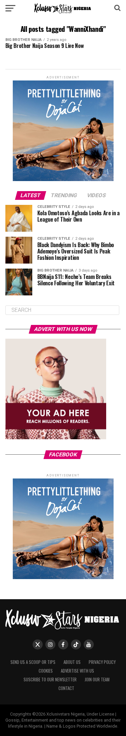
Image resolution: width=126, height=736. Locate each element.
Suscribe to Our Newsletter (50, 679)
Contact (66, 688)
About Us (72, 662)
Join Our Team (97, 679)
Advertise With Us (77, 671)
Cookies (46, 671)
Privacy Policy (102, 662)
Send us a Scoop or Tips (32, 662)
